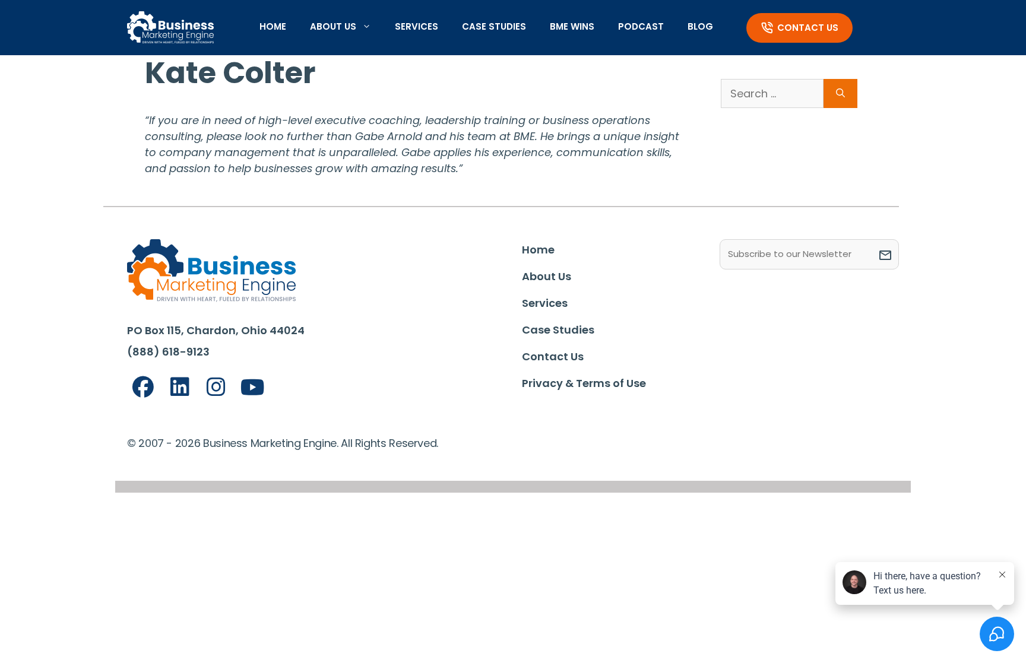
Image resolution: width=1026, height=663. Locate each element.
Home (272, 26)
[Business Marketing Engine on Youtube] (253, 388)
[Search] (840, 93)
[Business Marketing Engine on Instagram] (216, 387)
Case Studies (494, 26)
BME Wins (572, 26)
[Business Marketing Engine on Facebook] (143, 387)
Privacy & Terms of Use (584, 383)
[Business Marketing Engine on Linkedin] (180, 387)
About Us (333, 26)
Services (416, 26)
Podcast (641, 26)
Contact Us (807, 27)
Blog (700, 26)
